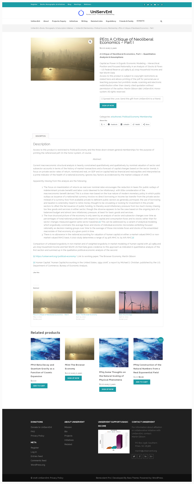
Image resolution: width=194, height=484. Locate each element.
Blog (69, 4)
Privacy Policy (37, 436)
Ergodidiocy (111, 21)
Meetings (77, 4)
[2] (133, 237)
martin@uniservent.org (146, 451)
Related (68, 444)
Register (34, 4)
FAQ (33, 431)
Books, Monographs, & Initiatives (52, 4)
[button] (90, 42)
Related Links (97, 21)
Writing (84, 21)
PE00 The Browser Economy (86, 315)
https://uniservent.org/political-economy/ (56, 256)
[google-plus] (158, 4)
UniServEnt (101, 11)
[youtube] (155, 4)
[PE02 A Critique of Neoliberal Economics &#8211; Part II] (53, 302)
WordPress (157, 478)
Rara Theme (133, 478)
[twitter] (148, 4)
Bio (65, 431)
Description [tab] (41, 136)
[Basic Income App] (139, 302)
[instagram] (162, 4)
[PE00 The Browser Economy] (96, 302)
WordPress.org (38, 465)
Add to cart (39, 386)
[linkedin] (151, 4)
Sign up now (108, 106)
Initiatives (73, 21)
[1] (100, 222)
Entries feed (37, 456)
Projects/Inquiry (59, 21)
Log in (34, 452)
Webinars (87, 4)
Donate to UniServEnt (41, 427)
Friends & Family (126, 21)
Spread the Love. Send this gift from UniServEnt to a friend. (132, 98)
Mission (68, 427)
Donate (140, 21)
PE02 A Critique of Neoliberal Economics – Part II (50, 315)
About (46, 21)
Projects (68, 436)
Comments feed (38, 460)
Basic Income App (125, 315)
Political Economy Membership (137, 117)
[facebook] (144, 4)
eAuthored (116, 117)
